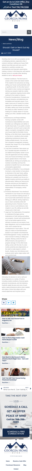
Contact (16, 469)
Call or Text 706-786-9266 (17, 7)
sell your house (17, 75)
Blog (24, 465)
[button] (16, 26)
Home (8, 461)
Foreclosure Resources (13, 465)
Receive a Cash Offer (19, 461)
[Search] (29, 32)
